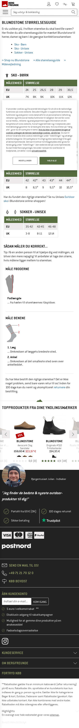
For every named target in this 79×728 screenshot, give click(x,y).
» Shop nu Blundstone (15, 60)
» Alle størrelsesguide (46, 60)
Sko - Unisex (21, 48)
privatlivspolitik (39, 151)
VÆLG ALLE (52, 160)
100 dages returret (60, 511)
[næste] (73, 434)
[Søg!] (73, 12)
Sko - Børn (20, 44)
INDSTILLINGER (25, 160)
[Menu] (5, 11)
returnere (59, 387)
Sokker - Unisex (23, 52)
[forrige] (6, 434)
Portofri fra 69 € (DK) (23, 511)
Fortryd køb (11, 673)
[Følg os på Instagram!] (8, 642)
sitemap (54, 714)
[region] (39, 135)
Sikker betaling (20, 520)
